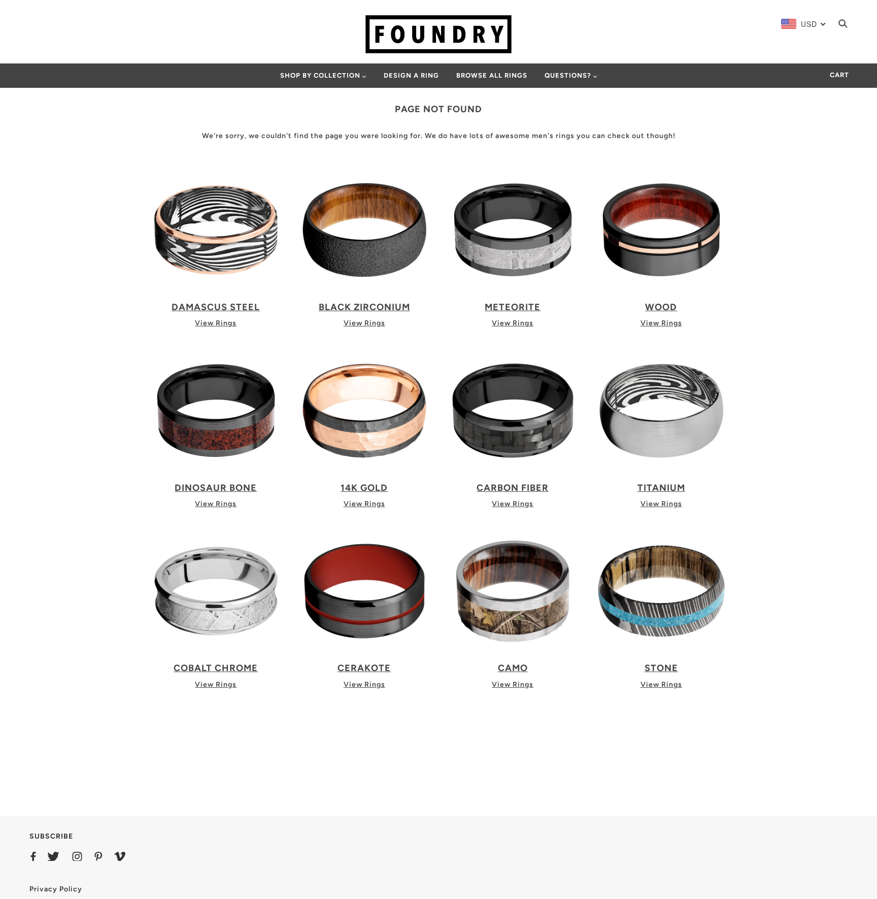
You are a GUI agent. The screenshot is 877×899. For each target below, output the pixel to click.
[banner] (438, 33)
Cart (839, 75)
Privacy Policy (55, 889)
